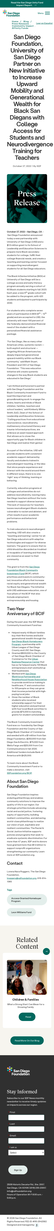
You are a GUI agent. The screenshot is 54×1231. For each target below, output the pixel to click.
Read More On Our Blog (27, 1040)
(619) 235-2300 (37, 1187)
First (11, 1112)
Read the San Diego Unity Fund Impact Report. (27, 4)
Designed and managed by (21, 1224)
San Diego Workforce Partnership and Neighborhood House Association (29, 676)
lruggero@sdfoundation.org (21, 878)
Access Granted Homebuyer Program (26, 899)
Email (12, 1135)
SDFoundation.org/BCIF (19, 772)
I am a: (12, 1147)
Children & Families (25, 999)
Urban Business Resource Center (26, 660)
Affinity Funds (20, 28)
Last (11, 1123)
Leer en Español (44, 23)
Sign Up (18, 1169)
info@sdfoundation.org (19, 1191)
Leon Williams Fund (21, 912)
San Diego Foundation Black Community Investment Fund (23, 570)
